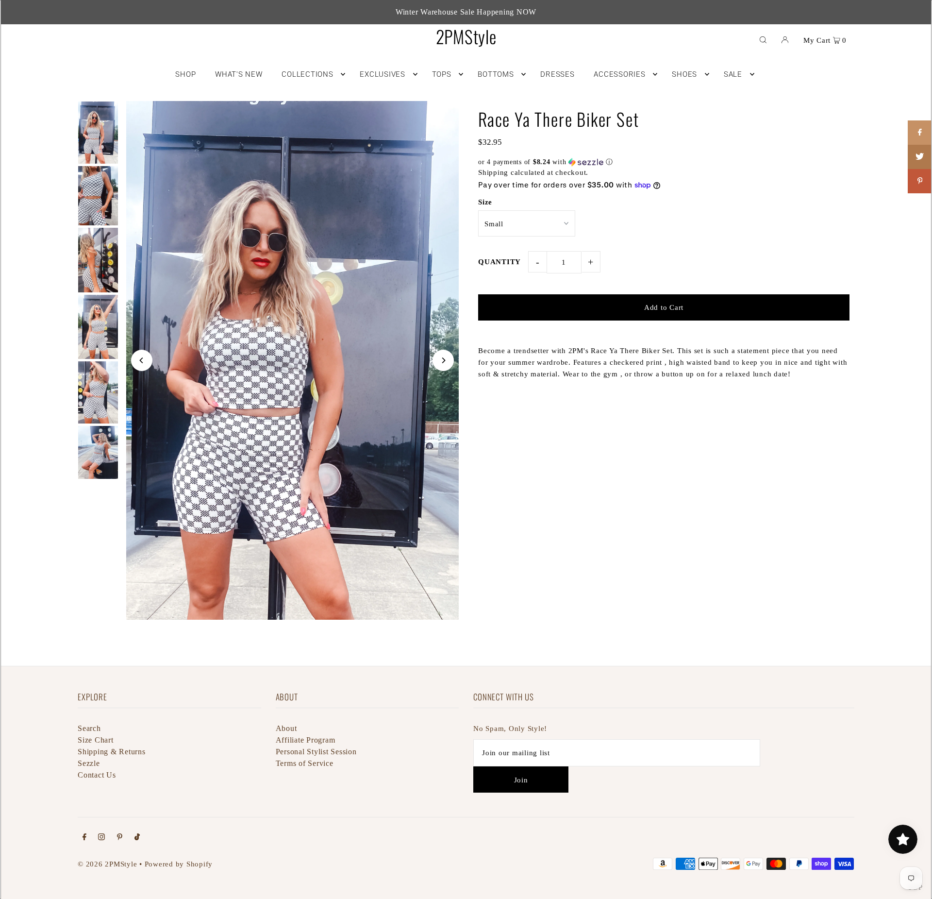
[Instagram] (101, 838)
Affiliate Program (305, 740)
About (286, 728)
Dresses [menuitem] (557, 74)
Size (485, 202)
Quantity (499, 262)
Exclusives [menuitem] (382, 74)
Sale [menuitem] (733, 74)
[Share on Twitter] (920, 157)
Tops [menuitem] (441, 74)
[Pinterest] (119, 838)
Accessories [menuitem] (619, 74)
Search (89, 728)
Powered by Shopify (179, 864)
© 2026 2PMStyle (107, 864)
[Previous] (141, 360)
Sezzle (89, 763)
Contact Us (97, 775)
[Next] (443, 360)
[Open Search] (763, 39)
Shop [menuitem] (185, 74)
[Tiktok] (137, 838)
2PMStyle (466, 36)
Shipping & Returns (112, 751)
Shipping (493, 172)
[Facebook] (84, 838)
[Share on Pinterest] (920, 181)
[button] (663, 162)
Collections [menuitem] (307, 74)
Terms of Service (304, 763)
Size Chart (96, 740)
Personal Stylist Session (316, 751)
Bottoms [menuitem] (496, 74)
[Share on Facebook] (920, 132)
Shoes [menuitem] (684, 74)
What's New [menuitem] (239, 74)
